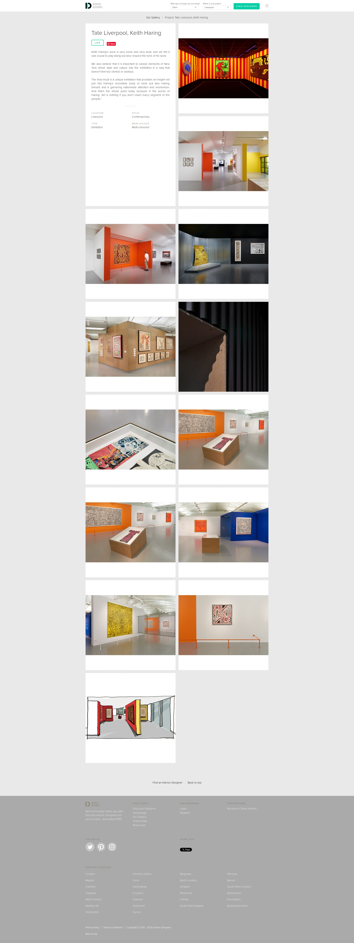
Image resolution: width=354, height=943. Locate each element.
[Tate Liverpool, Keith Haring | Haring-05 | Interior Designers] (131, 347)
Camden (91, 886)
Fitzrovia (232, 874)
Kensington (234, 899)
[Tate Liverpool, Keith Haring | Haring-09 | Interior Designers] (223, 532)
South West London (239, 886)
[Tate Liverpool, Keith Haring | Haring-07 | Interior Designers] (131, 439)
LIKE (97, 42)
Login (183, 808)
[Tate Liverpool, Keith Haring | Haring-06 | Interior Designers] (223, 68)
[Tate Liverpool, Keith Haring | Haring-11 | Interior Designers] (223, 625)
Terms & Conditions (113, 927)
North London (188, 880)
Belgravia (185, 874)
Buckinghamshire (237, 905)
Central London (142, 874)
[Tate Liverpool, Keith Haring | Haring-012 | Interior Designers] (131, 718)
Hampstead (140, 886)
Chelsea (138, 899)
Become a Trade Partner (242, 808)
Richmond (186, 893)
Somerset (139, 905)
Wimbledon (234, 893)
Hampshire (92, 912)
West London (94, 899)
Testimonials (140, 821)
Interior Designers (162, 927)
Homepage (140, 812)
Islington (185, 886)
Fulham (184, 899)
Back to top (195, 782)
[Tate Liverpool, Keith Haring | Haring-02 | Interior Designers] (223, 161)
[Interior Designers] (89, 10)
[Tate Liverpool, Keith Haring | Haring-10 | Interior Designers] (131, 625)
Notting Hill (92, 905)
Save (112, 43)
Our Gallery (153, 17)
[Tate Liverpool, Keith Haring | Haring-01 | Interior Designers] (223, 347)
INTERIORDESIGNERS (98, 5)
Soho (136, 880)
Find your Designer (144, 808)
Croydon (138, 893)
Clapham (91, 893)
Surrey (137, 912)
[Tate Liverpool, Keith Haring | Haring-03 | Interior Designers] (131, 254)
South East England (191, 905)
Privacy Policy (92, 927)
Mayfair (90, 880)
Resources (139, 825)
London (90, 874)
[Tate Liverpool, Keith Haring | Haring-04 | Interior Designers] (223, 254)
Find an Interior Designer (168, 782)
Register (185, 812)
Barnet (231, 880)
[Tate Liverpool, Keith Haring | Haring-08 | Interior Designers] (223, 439)
